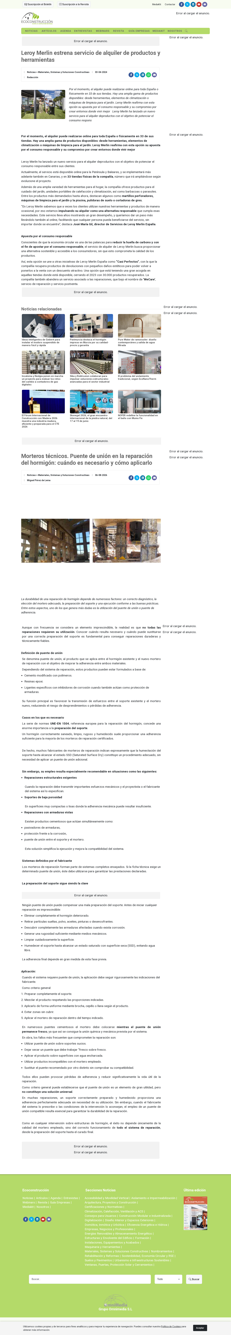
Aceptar (200, 1328)
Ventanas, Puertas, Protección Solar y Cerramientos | (119, 1264)
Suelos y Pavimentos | (99, 1260)
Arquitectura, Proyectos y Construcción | (111, 1202)
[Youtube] (198, 4)
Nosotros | (43, 1207)
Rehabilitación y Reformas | (103, 1256)
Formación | (143, 1238)
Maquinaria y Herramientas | (103, 1247)
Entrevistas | (71, 1198)
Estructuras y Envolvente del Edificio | (109, 1238)
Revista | (43, 1202)
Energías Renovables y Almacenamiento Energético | (119, 1233)
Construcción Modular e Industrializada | (145, 1216)
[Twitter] (187, 4)
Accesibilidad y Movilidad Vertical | (107, 1198)
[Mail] (204, 4)
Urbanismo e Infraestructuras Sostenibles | (143, 1260)
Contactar (170, 4)
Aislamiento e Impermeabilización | (154, 1198)
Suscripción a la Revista (75, 4)
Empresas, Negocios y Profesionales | (110, 1229)
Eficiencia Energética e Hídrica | (148, 1225)
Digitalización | (94, 1220)
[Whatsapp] (148, 74)
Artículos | (42, 1198)
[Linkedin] (193, 4)
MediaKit (156, 4)
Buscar (195, 1279)
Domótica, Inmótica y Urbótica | (105, 1225)
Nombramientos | (162, 1251)
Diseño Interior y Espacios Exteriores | (130, 1220)
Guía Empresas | (61, 1202)
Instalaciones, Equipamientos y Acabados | (113, 1242)
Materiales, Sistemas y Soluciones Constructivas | (117, 1251)
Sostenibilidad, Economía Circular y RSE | (148, 1256)
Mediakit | (28, 1207)
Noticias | (28, 1198)
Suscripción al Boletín (39, 4)
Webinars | (29, 1202)
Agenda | (56, 1198)
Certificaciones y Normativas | (104, 1207)
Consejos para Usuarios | (101, 1216)
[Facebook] (181, 4)
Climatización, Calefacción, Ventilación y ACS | (115, 1211)
